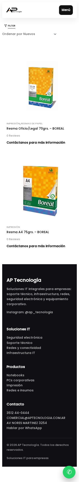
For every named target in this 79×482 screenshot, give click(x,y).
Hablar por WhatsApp (24, 428)
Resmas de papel (32, 123)
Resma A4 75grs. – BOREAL (28, 232)
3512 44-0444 (18, 413)
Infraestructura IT (21, 353)
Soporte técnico (19, 343)
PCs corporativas (20, 380)
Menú (66, 10)
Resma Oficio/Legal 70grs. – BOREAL (35, 128)
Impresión (13, 123)
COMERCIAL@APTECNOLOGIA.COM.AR (36, 418)
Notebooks (15, 375)
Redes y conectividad (24, 348)
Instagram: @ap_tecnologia (30, 312)
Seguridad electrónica (24, 337)
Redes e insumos (20, 390)
